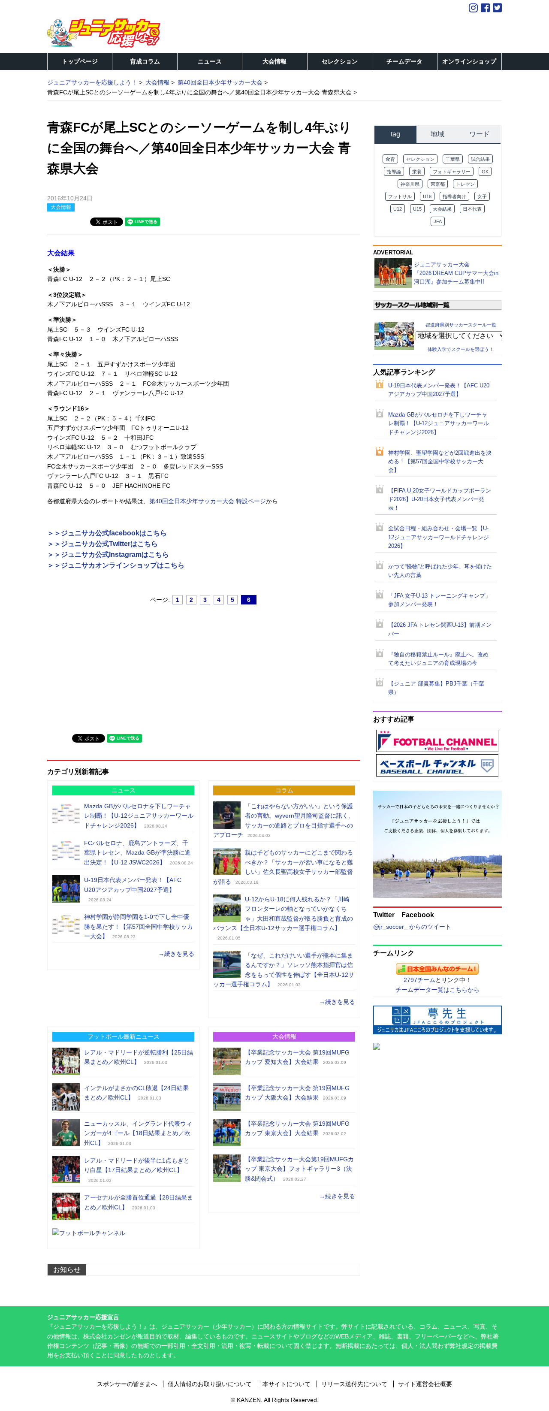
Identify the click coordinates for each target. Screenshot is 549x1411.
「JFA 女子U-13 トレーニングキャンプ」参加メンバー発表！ (439, 600)
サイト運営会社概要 (425, 1384)
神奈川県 (410, 184)
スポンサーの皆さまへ (127, 1384)
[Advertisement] (111, 665)
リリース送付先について (354, 1384)
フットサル (400, 196)
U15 (417, 208)
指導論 (394, 171)
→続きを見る (176, 953)
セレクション (340, 61)
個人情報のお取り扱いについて (210, 1384)
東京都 (438, 184)
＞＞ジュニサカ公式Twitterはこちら (102, 543)
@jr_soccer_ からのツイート (412, 926)
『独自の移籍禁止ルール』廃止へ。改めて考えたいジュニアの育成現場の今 (438, 659)
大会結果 (442, 208)
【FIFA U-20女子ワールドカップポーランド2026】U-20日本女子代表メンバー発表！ (439, 499)
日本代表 (472, 208)
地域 (437, 134)
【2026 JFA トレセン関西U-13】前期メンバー (440, 629)
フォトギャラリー (452, 171)
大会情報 (274, 61)
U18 (427, 196)
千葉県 (453, 159)
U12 (397, 208)
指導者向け (454, 196)
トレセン (465, 184)
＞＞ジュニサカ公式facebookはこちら (107, 533)
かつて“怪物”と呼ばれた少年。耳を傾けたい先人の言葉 (440, 571)
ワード (479, 134)
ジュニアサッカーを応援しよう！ (92, 82)
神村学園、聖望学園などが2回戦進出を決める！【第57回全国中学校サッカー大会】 (440, 461)
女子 (482, 196)
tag (395, 134)
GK (485, 171)
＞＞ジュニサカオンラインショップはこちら (115, 565)
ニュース (210, 61)
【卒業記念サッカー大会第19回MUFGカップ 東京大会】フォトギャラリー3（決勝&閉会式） (299, 1169)
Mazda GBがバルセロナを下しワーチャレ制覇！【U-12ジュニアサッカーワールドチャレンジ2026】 (138, 816)
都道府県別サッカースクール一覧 (460, 324)
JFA (438, 221)
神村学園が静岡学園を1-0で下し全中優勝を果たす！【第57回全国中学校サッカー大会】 (138, 926)
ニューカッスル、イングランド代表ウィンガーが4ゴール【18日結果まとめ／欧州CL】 (138, 1133)
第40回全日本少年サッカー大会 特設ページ (207, 501)
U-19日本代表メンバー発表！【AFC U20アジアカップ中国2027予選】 (438, 390)
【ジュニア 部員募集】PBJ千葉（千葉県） (436, 688)
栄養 (417, 171)
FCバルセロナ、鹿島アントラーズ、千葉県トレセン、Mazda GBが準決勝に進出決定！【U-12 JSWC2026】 (137, 853)
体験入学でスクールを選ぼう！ (461, 349)
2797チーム (419, 979)
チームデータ (404, 61)
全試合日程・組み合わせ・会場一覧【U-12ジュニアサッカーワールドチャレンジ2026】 (438, 537)
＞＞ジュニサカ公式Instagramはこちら (108, 554)
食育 (390, 159)
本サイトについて (286, 1384)
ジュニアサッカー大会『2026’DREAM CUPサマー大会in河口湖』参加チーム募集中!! (456, 273)
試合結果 (480, 159)
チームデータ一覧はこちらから (437, 989)
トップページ (80, 61)
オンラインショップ (469, 61)
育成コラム (145, 61)
